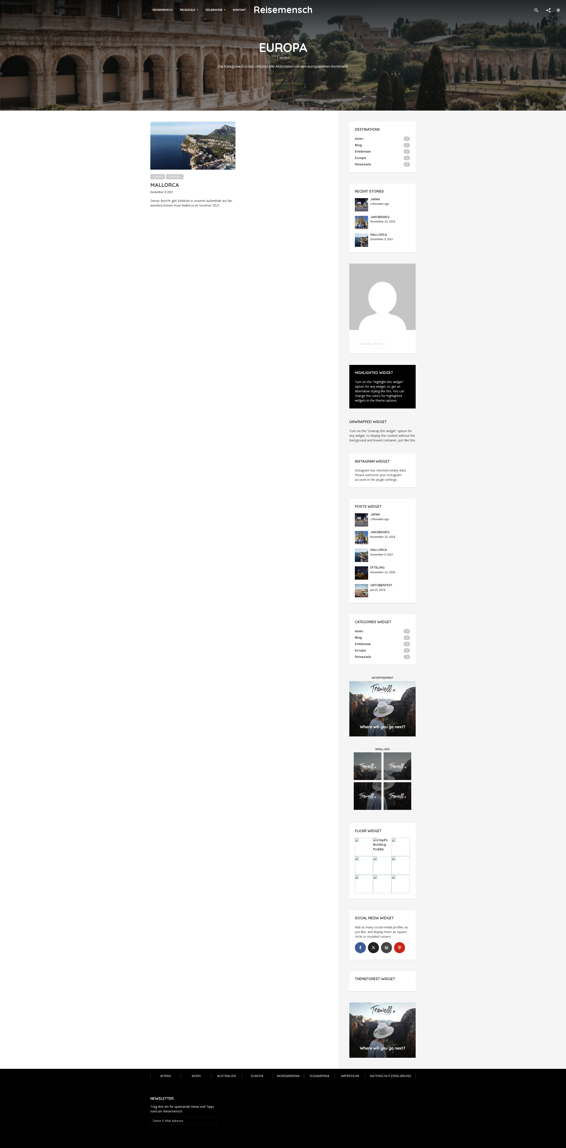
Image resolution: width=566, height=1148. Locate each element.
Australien (226, 1076)
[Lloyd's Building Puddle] (382, 845)
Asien (196, 1076)
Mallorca (164, 185)
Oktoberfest (381, 585)
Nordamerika (288, 1076)
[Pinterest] (399, 947)
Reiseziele (175, 176)
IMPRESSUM (350, 1076)
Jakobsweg (379, 217)
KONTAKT (239, 9)
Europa (157, 176)
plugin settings (387, 479)
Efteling (377, 567)
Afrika (165, 1076)
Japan (375, 199)
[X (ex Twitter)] (373, 947)
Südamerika (319, 1076)
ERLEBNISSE (214, 9)
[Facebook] (360, 947)
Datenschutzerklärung (390, 1076)
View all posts (370, 344)
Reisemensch (283, 9)
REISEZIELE (187, 9)
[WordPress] (386, 947)
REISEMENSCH (162, 9)
